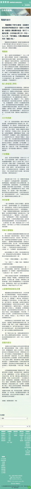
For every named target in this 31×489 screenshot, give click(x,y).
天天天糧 (3, 471)
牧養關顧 (9, 431)
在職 (9, 438)
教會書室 (3, 438)
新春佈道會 (27, 454)
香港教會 (4, 2)
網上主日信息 (28, 435)
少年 (9, 435)
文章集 (3, 462)
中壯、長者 (9, 442)
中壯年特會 (27, 451)
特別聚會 (28, 442)
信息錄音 (28, 431)
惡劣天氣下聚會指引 (15, 483)
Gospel (15, 433)
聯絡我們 (3, 440)
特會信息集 (3, 460)
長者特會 (28, 452)
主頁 (12, 14)
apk (20, 481)
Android (16, 481)
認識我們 (3, 431)
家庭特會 (28, 445)
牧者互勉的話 (28, 440)
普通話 (15, 435)
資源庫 (3, 456)
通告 (22, 438)
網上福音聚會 (28, 437)
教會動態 (22, 435)
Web (23, 481)
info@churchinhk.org (16, 478)
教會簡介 (3, 435)
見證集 (3, 464)
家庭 (9, 440)
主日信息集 (3, 458)
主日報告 (22, 433)
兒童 (9, 433)
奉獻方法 (3, 437)
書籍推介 (3, 465)
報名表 (21, 440)
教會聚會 (3, 433)
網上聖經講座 (28, 438)
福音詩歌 (3, 467)
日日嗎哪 (3, 472)
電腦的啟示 (6, 20)
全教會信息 (27, 433)
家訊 (22, 437)
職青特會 (28, 444)
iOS (13, 481)
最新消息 (22, 431)
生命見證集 (27, 14)
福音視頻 (3, 469)
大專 (9, 437)
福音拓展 (15, 431)
